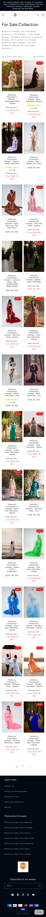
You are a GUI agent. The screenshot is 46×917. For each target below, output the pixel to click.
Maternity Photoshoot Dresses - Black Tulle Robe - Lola (34, 392)
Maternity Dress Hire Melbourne (18, 843)
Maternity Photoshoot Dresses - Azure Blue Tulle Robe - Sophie (12, 625)
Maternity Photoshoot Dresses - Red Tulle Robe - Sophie (12, 334)
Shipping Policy (11, 797)
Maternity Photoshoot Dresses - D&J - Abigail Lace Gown (34, 160)
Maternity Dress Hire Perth (16, 849)
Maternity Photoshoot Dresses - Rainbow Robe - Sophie (12, 683)
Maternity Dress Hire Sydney (17, 854)
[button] (2, 15)
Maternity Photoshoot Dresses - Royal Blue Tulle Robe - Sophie (34, 740)
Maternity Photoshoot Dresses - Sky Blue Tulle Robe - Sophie (34, 624)
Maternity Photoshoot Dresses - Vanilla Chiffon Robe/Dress (12, 567)
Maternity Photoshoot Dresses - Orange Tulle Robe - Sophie (34, 683)
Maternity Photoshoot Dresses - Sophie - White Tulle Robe (12, 160)
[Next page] (29, 766)
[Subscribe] (38, 886)
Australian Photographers (16, 791)
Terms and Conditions (14, 802)
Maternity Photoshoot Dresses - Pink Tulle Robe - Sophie (34, 222)
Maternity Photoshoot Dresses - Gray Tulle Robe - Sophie (34, 444)
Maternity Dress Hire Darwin (17, 833)
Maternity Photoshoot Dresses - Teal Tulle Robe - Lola (34, 507)
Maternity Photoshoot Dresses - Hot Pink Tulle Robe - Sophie (12, 739)
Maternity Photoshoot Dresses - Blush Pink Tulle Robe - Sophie (12, 508)
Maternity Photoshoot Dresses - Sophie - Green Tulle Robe (34, 279)
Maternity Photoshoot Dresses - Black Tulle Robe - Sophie (34, 98)
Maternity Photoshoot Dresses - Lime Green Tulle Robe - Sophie (34, 567)
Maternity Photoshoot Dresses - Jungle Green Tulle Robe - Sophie (12, 450)
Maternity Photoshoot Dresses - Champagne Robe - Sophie (12, 99)
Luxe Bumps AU (25, 913)
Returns (7, 807)
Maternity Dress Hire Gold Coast (19, 838)
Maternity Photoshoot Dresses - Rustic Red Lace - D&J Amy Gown (12, 223)
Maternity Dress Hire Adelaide (18, 822)
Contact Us (9, 786)
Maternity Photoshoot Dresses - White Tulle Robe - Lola (12, 392)
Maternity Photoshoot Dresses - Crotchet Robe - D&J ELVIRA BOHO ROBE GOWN (12, 281)
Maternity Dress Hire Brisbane (18, 828)
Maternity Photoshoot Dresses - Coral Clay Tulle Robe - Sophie (34, 335)
